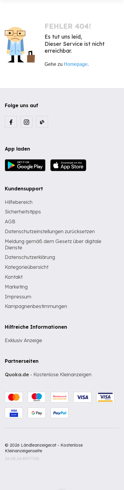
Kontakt (14, 277)
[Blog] (42, 122)
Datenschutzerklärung (30, 257)
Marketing (16, 287)
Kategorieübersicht (26, 267)
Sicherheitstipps (23, 212)
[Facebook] (11, 122)
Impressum (18, 297)
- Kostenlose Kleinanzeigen (48, 374)
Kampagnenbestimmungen (36, 306)
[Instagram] (26, 122)
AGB (10, 221)
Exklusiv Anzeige (23, 340)
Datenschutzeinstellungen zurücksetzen (50, 231)
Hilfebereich (19, 202)
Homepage (76, 64)
